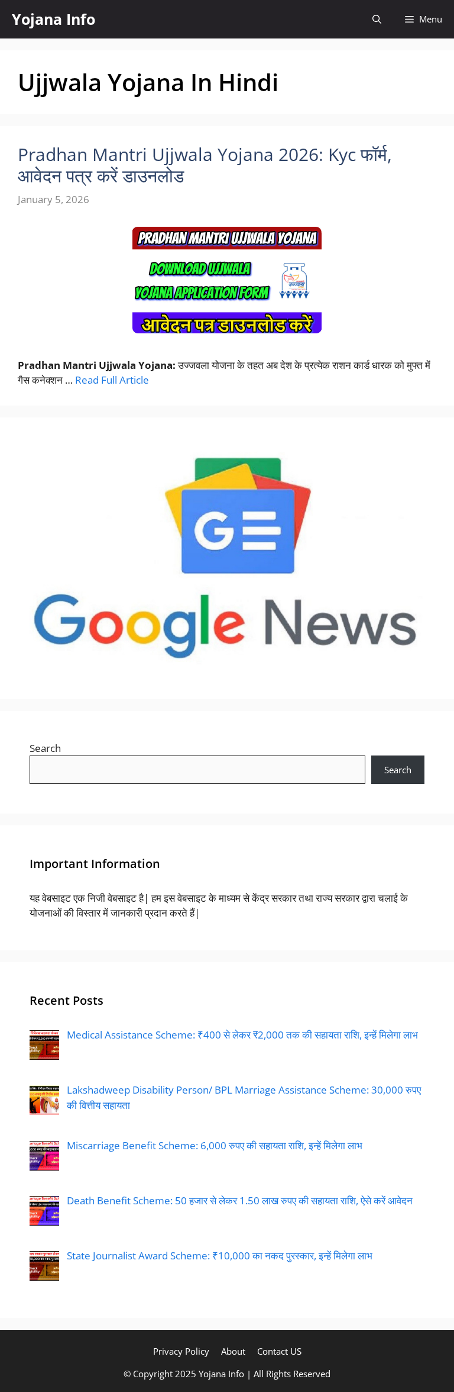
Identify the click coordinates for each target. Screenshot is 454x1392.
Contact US (279, 1351)
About (233, 1351)
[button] (377, 19)
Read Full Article (112, 380)
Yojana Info (53, 19)
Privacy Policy (181, 1351)
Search (45, 748)
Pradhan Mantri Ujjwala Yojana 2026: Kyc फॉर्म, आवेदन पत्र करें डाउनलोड (205, 165)
